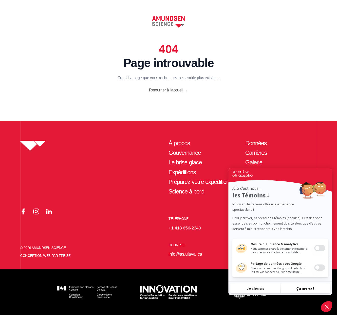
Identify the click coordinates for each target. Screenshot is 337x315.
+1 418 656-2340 (184, 228)
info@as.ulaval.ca (185, 254)
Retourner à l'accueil (168, 90)
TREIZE (65, 256)
